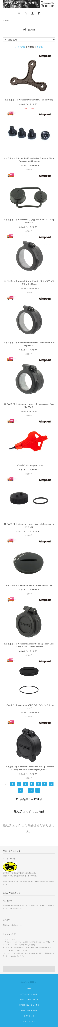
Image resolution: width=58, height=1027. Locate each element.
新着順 (40, 47)
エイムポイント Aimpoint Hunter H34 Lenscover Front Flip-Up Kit (29, 344)
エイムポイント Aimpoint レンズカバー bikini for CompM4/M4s (29, 221)
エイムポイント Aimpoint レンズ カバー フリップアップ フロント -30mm (29, 282)
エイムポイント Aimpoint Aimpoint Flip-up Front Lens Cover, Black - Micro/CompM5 (29, 645)
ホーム (29, 988)
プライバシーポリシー (28, 1010)
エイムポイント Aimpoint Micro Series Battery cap (29, 585)
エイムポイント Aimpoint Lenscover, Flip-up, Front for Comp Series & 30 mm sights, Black (29, 768)
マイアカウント (29, 1021)
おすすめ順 (20, 47)
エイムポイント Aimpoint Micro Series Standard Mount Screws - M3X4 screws (29, 159)
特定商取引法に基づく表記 (29, 1005)
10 (31, 790)
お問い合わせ (29, 1016)
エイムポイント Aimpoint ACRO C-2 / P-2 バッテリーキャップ (29, 706)
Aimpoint (6, 20)
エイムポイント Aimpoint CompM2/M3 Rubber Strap (29, 100)
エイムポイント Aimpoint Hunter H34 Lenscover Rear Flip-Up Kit (29, 405)
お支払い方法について (28, 994)
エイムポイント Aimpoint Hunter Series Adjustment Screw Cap (29, 525)
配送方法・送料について (29, 999)
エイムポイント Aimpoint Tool (29, 465)
